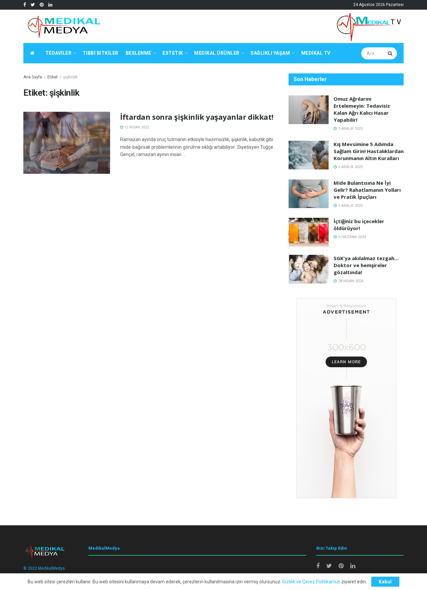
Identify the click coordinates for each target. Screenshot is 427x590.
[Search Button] (391, 53)
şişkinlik (70, 77)
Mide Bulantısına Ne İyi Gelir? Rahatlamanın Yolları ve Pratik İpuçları (367, 189)
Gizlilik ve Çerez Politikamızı (311, 581)
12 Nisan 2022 (136, 127)
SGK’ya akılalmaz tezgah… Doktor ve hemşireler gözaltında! (366, 265)
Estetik (172, 53)
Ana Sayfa (32, 77)
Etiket (52, 77)
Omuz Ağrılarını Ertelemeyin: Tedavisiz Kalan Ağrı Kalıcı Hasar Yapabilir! (362, 109)
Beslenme (138, 53)
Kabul (385, 581)
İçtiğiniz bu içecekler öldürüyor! (359, 224)
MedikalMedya (51, 568)
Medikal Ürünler (217, 53)
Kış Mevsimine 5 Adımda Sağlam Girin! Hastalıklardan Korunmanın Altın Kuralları (369, 151)
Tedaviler (58, 53)
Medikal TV (316, 53)
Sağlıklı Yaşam (270, 53)
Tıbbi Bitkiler (100, 53)
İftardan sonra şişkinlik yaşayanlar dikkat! (196, 117)
